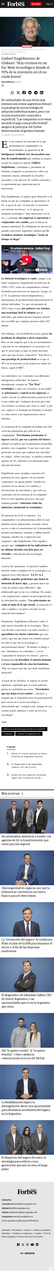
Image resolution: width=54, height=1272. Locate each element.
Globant (8, 733)
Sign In (49, 4)
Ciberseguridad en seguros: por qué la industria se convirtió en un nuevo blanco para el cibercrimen (25, 892)
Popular (11, 746)
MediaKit (6, 1230)
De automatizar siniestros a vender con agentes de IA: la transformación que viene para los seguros (26, 840)
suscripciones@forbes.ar (23, 1217)
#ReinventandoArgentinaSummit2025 (24, 729)
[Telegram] (36, 92)
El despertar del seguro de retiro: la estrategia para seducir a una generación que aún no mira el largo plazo (24, 1163)
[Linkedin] (41, 92)
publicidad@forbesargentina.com (23, 1204)
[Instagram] (27, 1245)
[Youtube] (32, 1245)
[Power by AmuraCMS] (27, 1253)
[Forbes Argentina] (15, 4)
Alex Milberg (7, 82)
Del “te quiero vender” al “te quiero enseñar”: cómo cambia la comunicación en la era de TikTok (23, 1054)
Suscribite (36, 4)
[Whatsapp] (12, 92)
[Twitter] (18, 92)
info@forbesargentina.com (19, 1208)
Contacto (27, 1230)
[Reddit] (30, 92)
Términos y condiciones (22, 1233)
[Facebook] (24, 92)
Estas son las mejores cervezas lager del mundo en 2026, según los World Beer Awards (28, 776)
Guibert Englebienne (28, 733)
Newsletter (16, 1230)
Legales (38, 1233)
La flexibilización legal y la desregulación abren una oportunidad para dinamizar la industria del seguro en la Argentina (25, 1108)
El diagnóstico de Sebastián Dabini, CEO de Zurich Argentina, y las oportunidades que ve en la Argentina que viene (29, 766)
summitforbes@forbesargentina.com (22, 1212)
